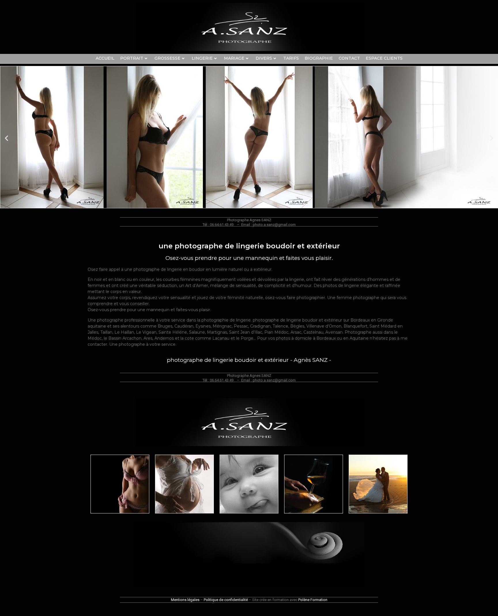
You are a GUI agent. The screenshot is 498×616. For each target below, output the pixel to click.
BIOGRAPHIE (319, 58)
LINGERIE (202, 58)
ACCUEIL (105, 58)
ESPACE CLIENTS (384, 58)
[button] (6, 137)
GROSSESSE (167, 58)
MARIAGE (234, 58)
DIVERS (264, 58)
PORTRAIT (131, 58)
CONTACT (349, 58)
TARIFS (291, 58)
